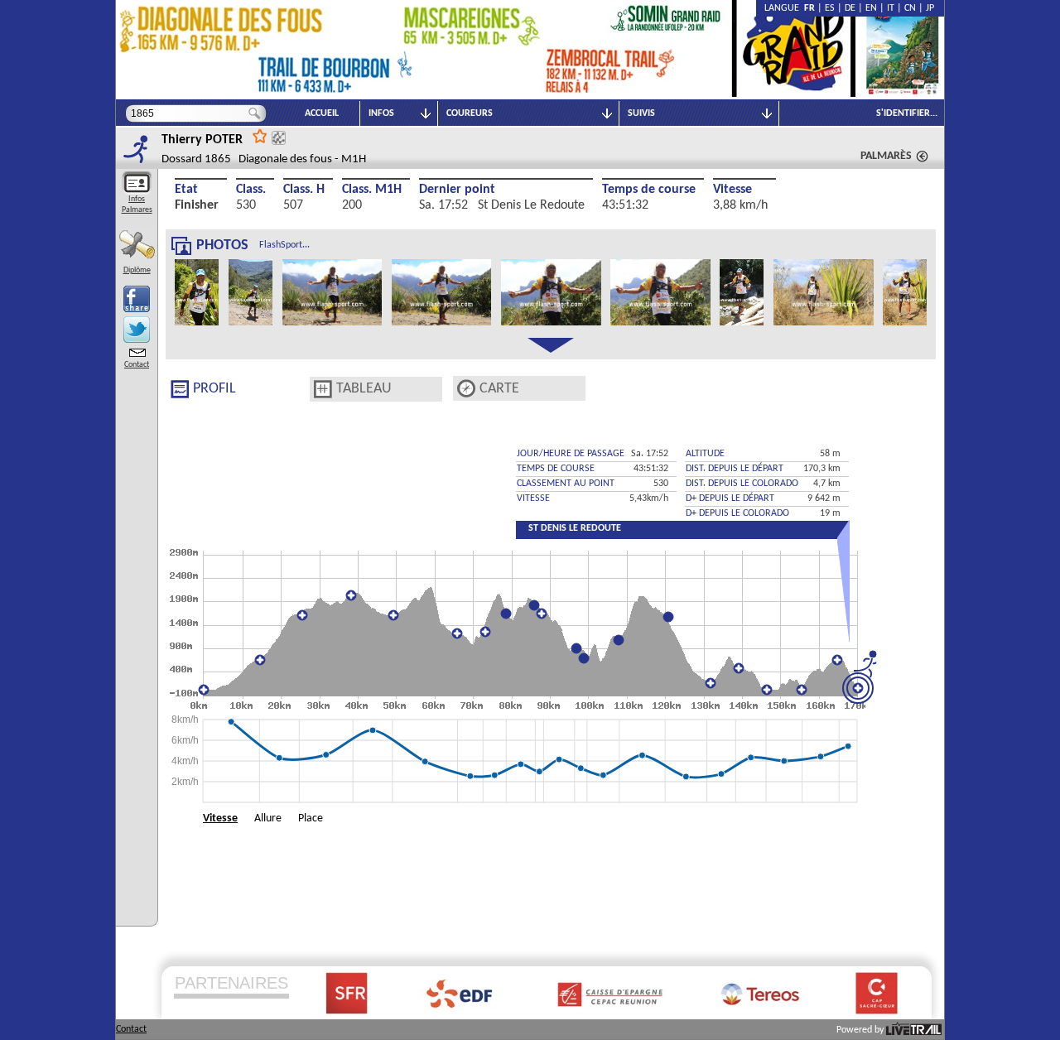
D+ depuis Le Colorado (737, 513)
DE (850, 8)
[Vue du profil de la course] (180, 389)
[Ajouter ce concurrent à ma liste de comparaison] (279, 138)
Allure (268, 818)
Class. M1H (372, 189)
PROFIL (214, 389)
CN (910, 8)
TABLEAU (364, 389)
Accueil (322, 113)
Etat (186, 189)
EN (871, 8)
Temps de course (649, 189)
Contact (136, 364)
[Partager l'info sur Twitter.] (136, 329)
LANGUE (784, 8)
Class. (251, 189)
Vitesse (732, 189)
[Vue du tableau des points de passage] (323, 389)
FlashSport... (284, 245)
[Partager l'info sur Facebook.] (136, 299)
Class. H (304, 189)
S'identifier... (906, 113)
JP (930, 8)
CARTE (499, 389)
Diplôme (137, 270)
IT (890, 8)
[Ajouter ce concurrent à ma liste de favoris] (260, 135)
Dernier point (457, 189)
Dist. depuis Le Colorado (742, 484)
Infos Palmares (137, 204)
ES (830, 8)
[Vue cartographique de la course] (466, 388)
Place (310, 818)
